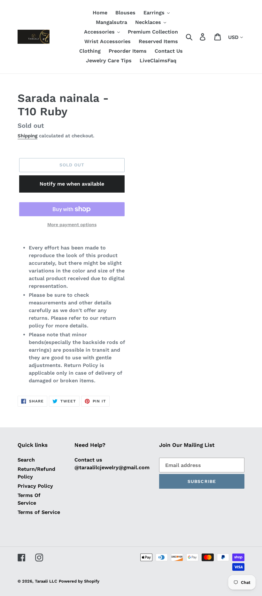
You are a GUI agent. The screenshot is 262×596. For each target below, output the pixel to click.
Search (26, 460)
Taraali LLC (46, 581)
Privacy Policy (35, 486)
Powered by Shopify (79, 581)
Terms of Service (39, 512)
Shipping (27, 136)
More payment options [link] (71, 224)
